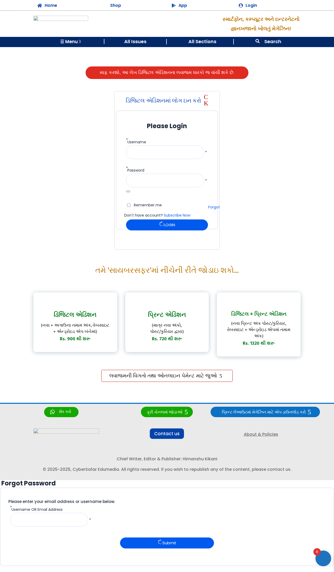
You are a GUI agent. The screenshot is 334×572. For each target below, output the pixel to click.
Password (135, 170)
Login (251, 5)
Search (272, 41)
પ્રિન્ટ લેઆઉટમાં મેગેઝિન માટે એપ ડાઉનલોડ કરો (264, 412)
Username (136, 142)
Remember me (148, 205)
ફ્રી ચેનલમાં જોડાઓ (164, 412)
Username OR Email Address (37, 509)
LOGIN (169, 225)
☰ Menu (70, 41)
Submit (169, 543)
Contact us (167, 434)
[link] (61, 412)
